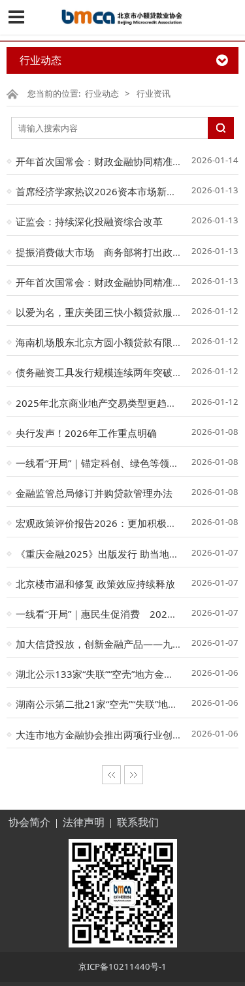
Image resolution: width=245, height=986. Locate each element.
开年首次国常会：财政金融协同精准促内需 (109, 161)
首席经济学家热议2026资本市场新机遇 (101, 191)
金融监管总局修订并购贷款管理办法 (94, 493)
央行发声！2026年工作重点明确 (86, 432)
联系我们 (138, 822)
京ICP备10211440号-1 (122, 966)
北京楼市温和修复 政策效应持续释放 (95, 583)
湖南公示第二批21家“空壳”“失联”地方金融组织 (116, 703)
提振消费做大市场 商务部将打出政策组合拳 (114, 252)
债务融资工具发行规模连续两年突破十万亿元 (114, 372)
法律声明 (84, 822)
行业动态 (102, 93)
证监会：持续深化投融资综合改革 (89, 221)
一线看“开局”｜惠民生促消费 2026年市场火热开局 (129, 613)
